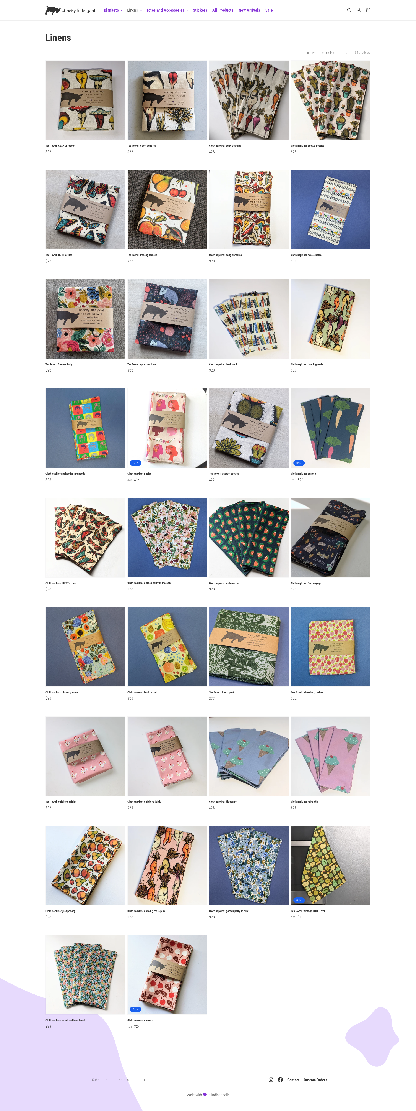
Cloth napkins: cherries (140, 1020)
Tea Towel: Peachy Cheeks (142, 255)
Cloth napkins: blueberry (223, 801)
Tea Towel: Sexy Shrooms (60, 145)
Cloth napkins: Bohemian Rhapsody (65, 473)
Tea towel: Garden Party (59, 364)
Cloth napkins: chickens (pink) (144, 801)
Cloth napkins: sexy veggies (225, 145)
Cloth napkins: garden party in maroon (149, 582)
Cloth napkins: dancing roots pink (146, 911)
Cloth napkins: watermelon (224, 583)
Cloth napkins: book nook (223, 364)
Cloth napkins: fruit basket (142, 692)
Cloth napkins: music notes (306, 255)
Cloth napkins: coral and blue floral (65, 1020)
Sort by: (310, 52)
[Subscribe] (143, 1080)
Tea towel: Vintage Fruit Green (308, 911)
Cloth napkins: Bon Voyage (306, 583)
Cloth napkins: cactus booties (308, 145)
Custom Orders (315, 1080)
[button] (349, 10)
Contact (293, 1080)
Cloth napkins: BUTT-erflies (61, 583)
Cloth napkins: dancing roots (307, 364)
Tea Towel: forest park (221, 692)
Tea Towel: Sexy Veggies (141, 145)
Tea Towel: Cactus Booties (224, 473)
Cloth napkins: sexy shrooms (225, 255)
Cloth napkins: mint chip (304, 801)
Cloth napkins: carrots (303, 473)
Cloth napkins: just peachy (60, 911)
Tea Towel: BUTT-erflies (59, 255)
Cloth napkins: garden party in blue (229, 911)
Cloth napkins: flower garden (62, 692)
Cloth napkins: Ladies (139, 473)
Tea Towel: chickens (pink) (61, 801)
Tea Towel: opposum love (141, 364)
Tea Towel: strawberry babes (307, 692)
